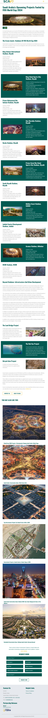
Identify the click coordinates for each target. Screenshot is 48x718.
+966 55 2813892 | (9, 697)
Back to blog (17, 393)
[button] (43, 1)
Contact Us (7, 393)
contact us (28, 389)
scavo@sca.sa (9, 699)
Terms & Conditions (30, 691)
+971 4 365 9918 (16, 697)
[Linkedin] (4, 28)
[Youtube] (6, 28)
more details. (24, 651)
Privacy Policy (29, 693)
